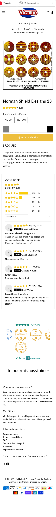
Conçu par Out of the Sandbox (38, 479)
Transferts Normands (34, 29)
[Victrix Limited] (28, 12)
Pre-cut (8, 120)
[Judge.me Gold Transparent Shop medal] (36, 335)
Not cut (21, 120)
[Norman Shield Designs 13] (28, 65)
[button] (9, 107)
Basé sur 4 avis (12, 187)
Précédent (23, 23)
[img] (21, 225)
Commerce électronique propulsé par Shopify (28, 482)
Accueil (15, 29)
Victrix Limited (18, 479)
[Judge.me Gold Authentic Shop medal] (21, 335)
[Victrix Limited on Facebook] (4, 464)
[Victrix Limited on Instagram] (7, 464)
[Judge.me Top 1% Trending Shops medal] (21, 347)
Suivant (34, 23)
